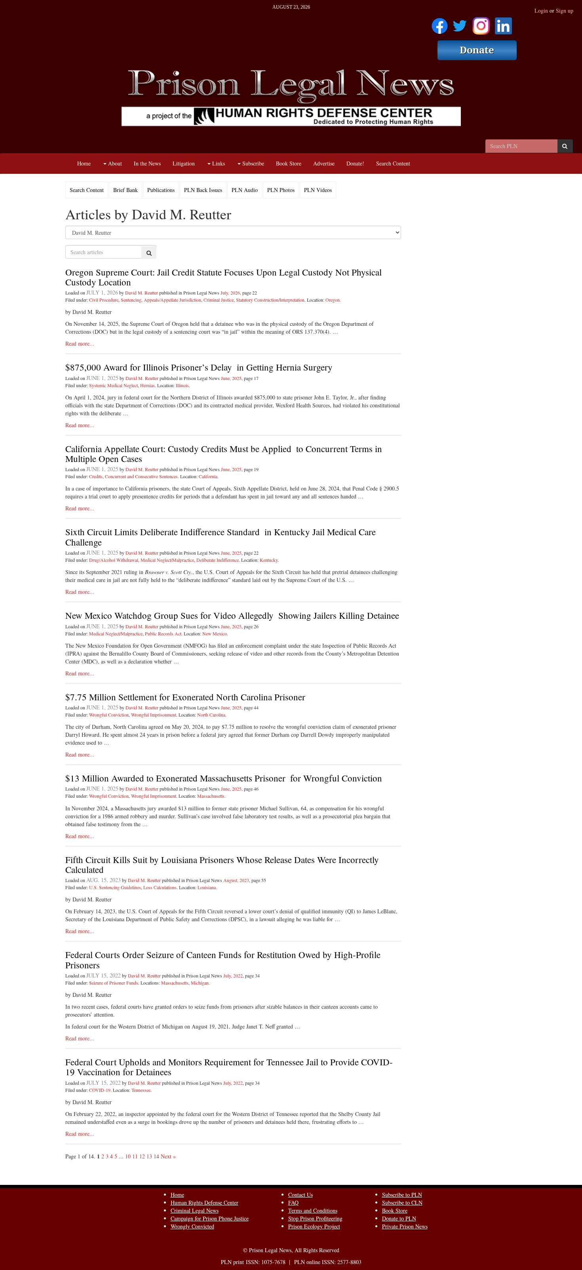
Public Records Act (163, 633)
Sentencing (131, 300)
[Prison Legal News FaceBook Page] (440, 23)
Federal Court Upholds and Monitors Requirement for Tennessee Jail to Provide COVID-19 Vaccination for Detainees (229, 1067)
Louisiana (207, 887)
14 (156, 1156)
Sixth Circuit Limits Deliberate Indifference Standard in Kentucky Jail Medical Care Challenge (220, 537)
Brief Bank (125, 190)
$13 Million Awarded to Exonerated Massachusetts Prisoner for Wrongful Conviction (223, 778)
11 (135, 1156)
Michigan (200, 982)
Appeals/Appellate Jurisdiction (172, 300)
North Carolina (211, 714)
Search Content (393, 163)
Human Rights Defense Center (204, 1202)
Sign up (564, 10)
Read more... (79, 343)
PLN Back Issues (203, 190)
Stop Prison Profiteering (315, 1218)
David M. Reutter (141, 292)
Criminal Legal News (195, 1210)
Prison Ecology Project (314, 1226)
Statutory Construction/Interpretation (270, 300)
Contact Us (300, 1194)
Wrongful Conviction (109, 714)
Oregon (332, 300)
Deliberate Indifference (217, 560)
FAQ (293, 1202)
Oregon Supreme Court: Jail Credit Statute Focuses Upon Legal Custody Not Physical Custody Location (223, 277)
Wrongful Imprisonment (153, 714)
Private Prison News (405, 1226)
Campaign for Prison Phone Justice (210, 1218)
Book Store (288, 163)
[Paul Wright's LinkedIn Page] (503, 23)
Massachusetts (210, 796)
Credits (96, 476)
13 (149, 1156)
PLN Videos (318, 190)
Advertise (324, 163)
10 (128, 1156)
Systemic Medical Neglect (113, 385)
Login (541, 10)
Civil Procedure (103, 300)
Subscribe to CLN (402, 1202)
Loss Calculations (160, 887)
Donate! (355, 163)
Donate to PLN (399, 1218)
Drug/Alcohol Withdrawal (113, 560)
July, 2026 (230, 292)
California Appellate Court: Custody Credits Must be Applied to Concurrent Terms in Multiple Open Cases (223, 453)
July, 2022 (233, 975)
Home (84, 163)
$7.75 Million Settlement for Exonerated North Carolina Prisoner (185, 697)
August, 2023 (236, 880)
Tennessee (140, 1090)
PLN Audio (245, 190)
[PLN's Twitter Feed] (460, 23)
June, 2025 (231, 378)
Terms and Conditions (312, 1210)
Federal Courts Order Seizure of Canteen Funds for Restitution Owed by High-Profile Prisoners (222, 959)
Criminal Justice (219, 300)
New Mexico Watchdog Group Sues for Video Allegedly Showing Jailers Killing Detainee (232, 615)
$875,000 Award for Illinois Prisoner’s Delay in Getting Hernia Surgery (199, 367)
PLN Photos (281, 190)
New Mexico (214, 633)
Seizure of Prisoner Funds (113, 982)
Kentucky (269, 560)
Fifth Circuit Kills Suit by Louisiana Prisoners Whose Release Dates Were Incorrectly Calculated (222, 864)
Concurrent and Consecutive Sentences (141, 476)
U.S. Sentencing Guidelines (115, 887)
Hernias (147, 385)
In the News (147, 163)
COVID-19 (99, 1090)
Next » (168, 1156)
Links (218, 163)
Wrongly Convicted (192, 1226)
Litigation (184, 163)
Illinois (182, 385)
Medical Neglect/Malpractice (167, 560)
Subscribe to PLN (402, 1194)
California (208, 476)
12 (142, 1156)
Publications (161, 190)
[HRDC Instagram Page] (481, 23)
